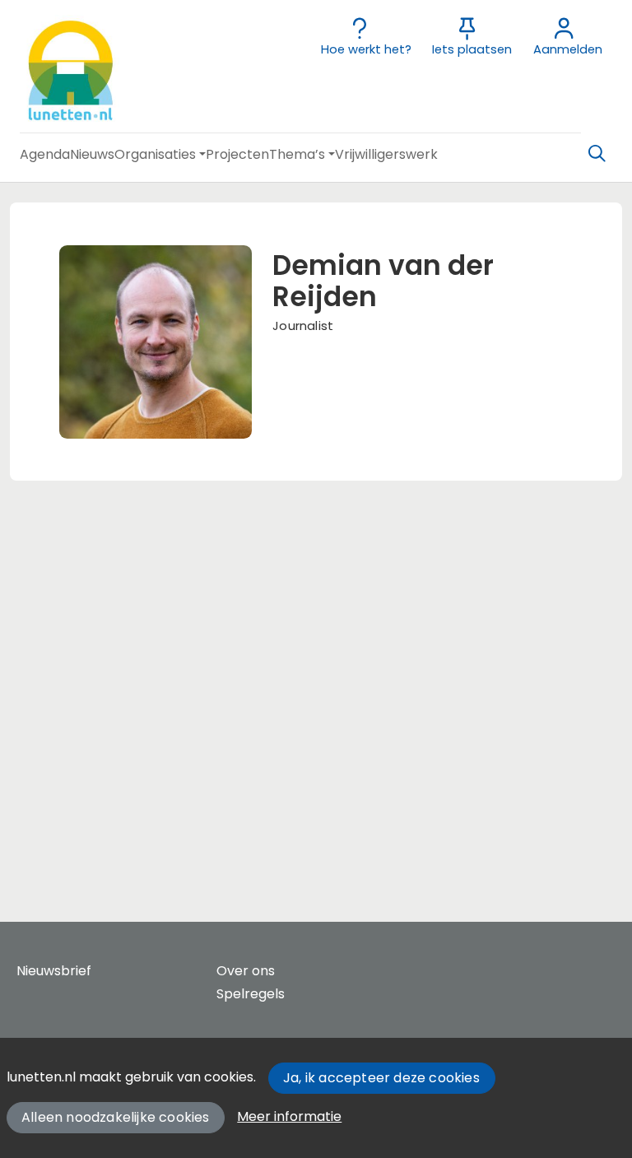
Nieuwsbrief (53, 970)
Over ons (245, 970)
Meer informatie (289, 1116)
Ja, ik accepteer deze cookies (381, 1077)
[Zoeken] (596, 154)
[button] (45, 154)
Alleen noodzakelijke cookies (115, 1117)
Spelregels (250, 993)
